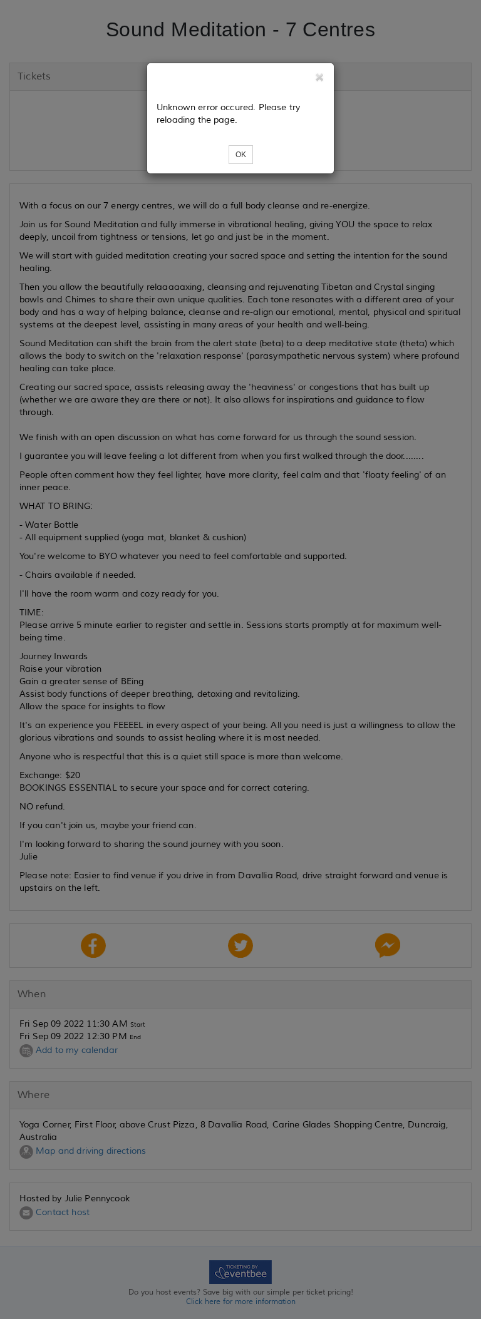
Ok (240, 154)
